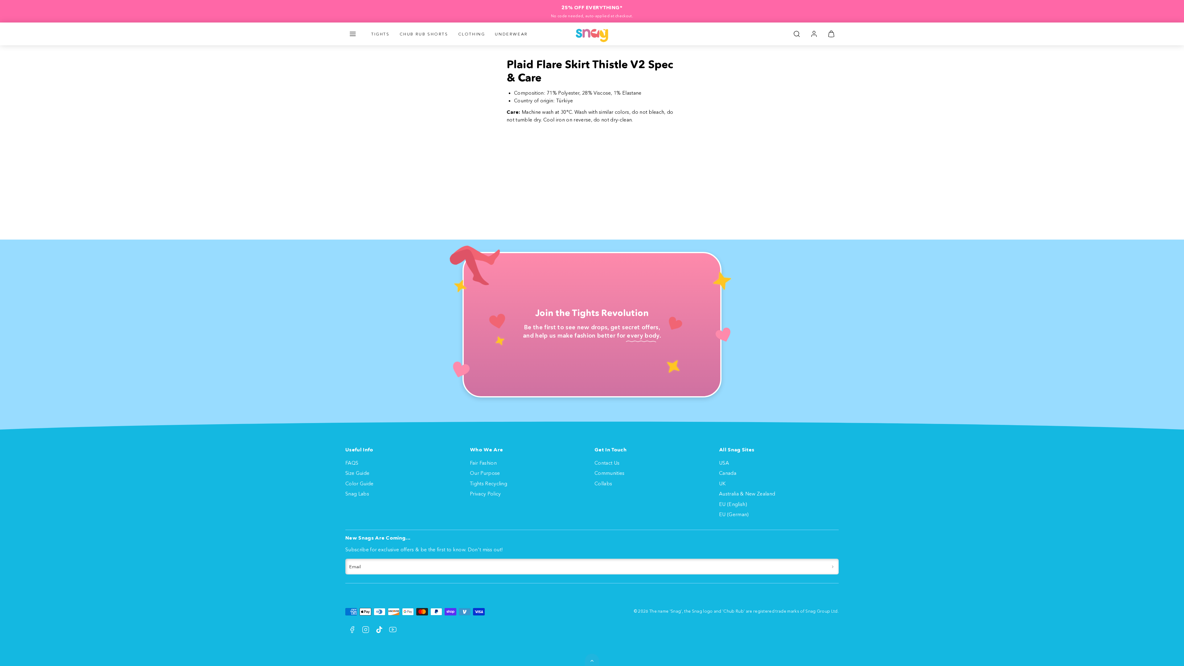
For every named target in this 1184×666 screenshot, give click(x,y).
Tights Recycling (488, 483)
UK (722, 483)
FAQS (351, 463)
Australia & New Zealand (747, 494)
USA (724, 463)
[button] (352, 34)
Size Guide (357, 473)
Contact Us (606, 463)
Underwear (511, 33)
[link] (814, 34)
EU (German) (734, 514)
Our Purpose (485, 473)
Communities (609, 473)
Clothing (471, 33)
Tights (380, 33)
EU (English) (733, 504)
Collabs (603, 483)
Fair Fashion (483, 463)
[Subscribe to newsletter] (833, 567)
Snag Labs (357, 494)
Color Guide (359, 483)
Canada (727, 473)
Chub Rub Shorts (424, 33)
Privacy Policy (485, 494)
